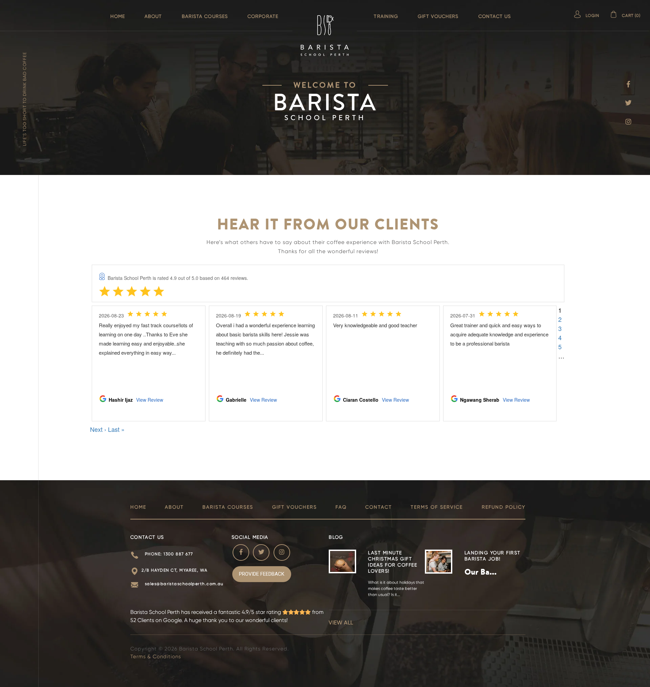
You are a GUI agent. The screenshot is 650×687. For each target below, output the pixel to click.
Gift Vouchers (438, 16)
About (153, 16)
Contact (378, 507)
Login (592, 15)
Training (386, 16)
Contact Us (494, 16)
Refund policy (503, 507)
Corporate (262, 16)
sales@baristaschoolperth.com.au (184, 583)
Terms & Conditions (155, 656)
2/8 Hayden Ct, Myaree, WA (175, 570)
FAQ (341, 507)
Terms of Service (437, 507)
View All (341, 622)
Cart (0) (631, 15)
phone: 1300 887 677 (169, 554)
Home (117, 16)
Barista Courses (205, 16)
